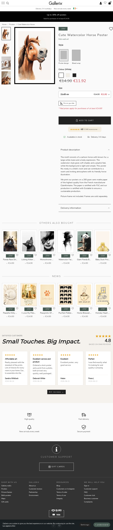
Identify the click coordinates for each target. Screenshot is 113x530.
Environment (33, 495)
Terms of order (62, 492)
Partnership (33, 492)
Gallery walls (6, 486)
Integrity (60, 498)
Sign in (86, 486)
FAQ (85, 492)
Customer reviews (35, 489)
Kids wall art (64, 39)
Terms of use (61, 495)
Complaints (88, 502)
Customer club (89, 495)
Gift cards (58, 467)
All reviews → (56, 392)
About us (32, 486)
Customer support (90, 489)
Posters (4, 489)
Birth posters (6, 495)
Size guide (68, 103)
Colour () (65, 69)
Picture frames (6, 492)
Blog (58, 486)
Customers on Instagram (66, 489)
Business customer (91, 498)
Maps (3, 498)
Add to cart (86, 120)
